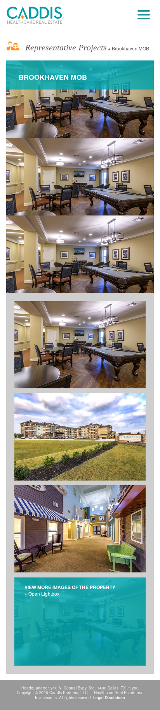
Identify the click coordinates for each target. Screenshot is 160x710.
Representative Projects (65, 47)
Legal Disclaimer (109, 697)
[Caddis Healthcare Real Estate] (35, 15)
